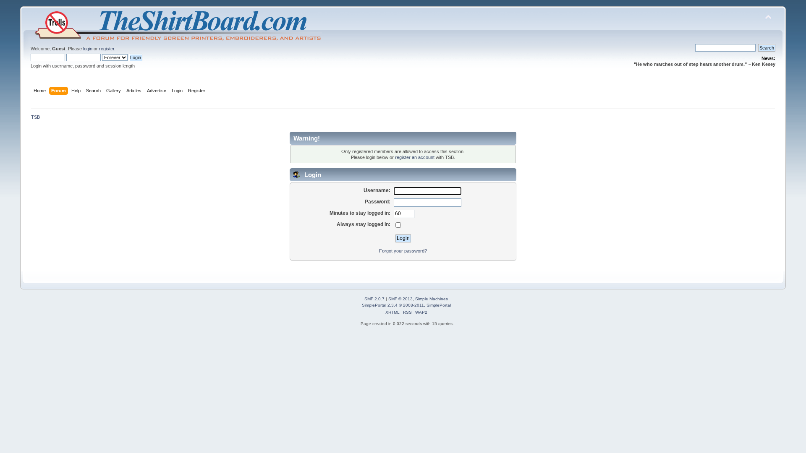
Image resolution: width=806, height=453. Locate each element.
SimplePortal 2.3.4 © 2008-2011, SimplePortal (406, 305)
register (106, 48)
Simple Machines (431, 299)
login (87, 48)
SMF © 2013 (400, 299)
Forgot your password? (403, 250)
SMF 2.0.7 (374, 299)
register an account (414, 157)
